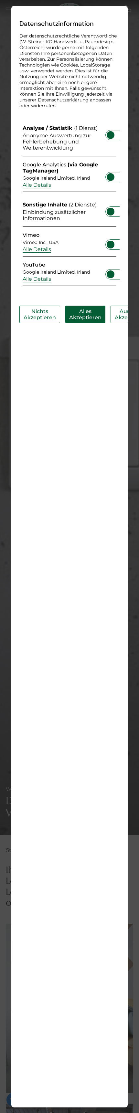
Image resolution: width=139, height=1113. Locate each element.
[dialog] (69, 556)
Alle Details (37, 185)
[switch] (110, 133)
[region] (69, 206)
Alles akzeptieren (85, 314)
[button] (110, 135)
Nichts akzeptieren (40, 314)
